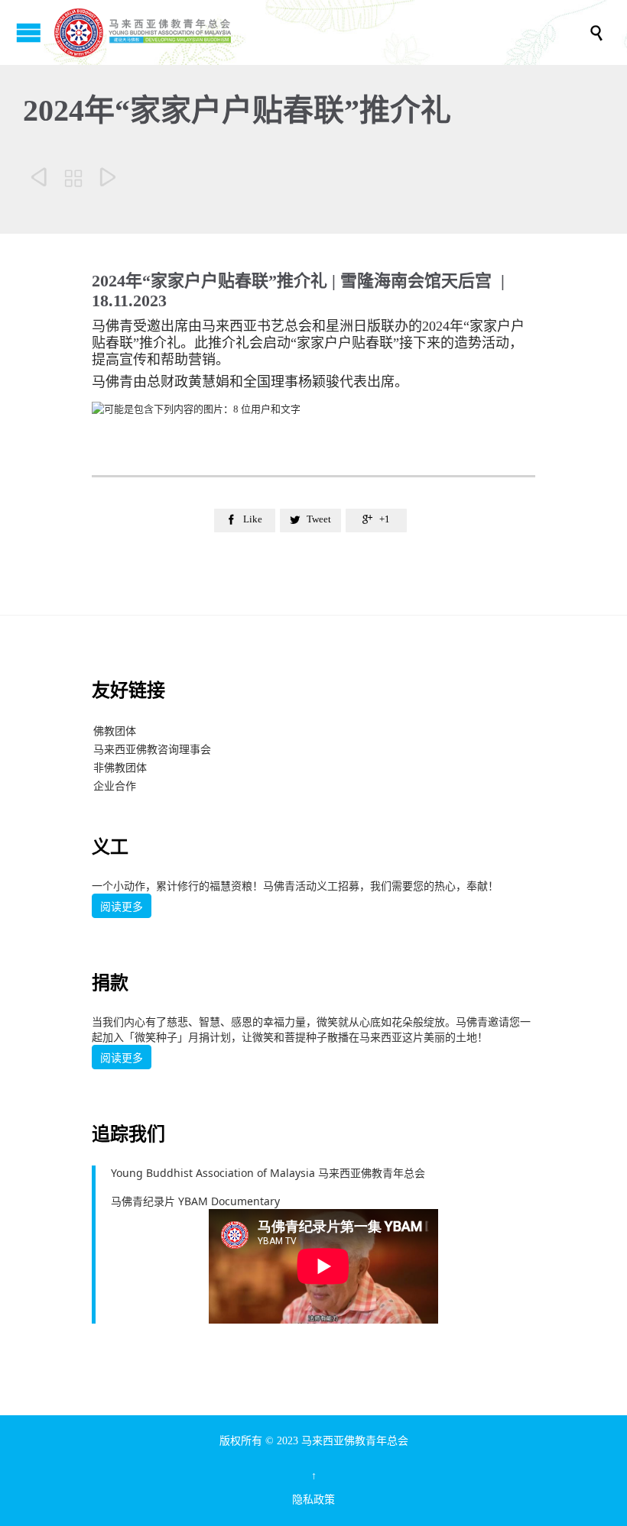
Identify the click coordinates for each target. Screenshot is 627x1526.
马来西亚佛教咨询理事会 (152, 749)
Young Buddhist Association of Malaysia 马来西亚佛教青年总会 (268, 1173)
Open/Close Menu (28, 32)
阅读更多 (121, 906)
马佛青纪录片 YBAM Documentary (195, 1201)
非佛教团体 (120, 767)
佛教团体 (114, 730)
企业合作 (114, 785)
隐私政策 (313, 1499)
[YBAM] (321, 32)
